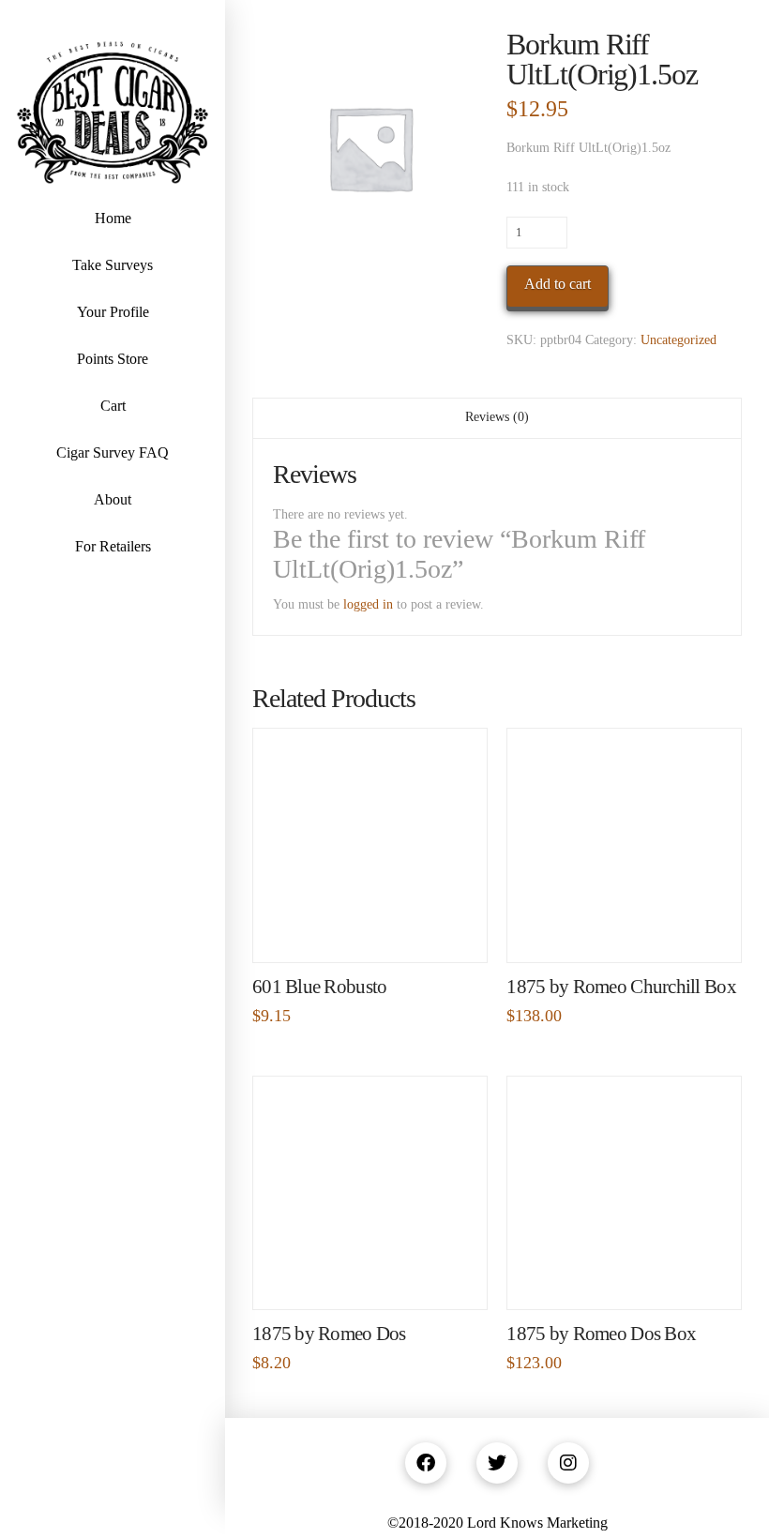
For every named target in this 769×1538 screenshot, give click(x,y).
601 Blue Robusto (319, 986)
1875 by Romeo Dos (329, 1333)
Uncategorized (678, 340)
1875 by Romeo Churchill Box (620, 986)
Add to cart (557, 284)
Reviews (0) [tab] (497, 417)
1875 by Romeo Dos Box (601, 1333)
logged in (368, 604)
